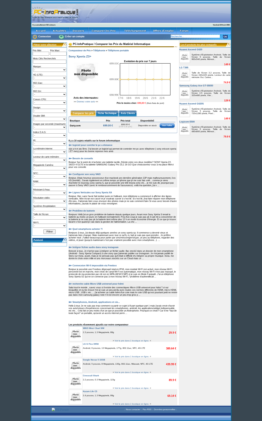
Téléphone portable (118, 50)
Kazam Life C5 (90, 391)
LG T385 (183, 67)
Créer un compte (75, 36)
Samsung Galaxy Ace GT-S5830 (196, 85)
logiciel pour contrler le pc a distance (92, 145)
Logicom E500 (187, 121)
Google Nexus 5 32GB (94, 360)
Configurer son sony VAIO (86, 174)
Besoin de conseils (82, 158)
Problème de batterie (83, 210)
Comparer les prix (83, 113)
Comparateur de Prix (80, 50)
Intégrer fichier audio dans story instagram (95, 247)
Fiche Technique (107, 113)
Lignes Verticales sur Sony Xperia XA (92, 192)
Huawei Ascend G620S (191, 103)
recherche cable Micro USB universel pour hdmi (98, 283)
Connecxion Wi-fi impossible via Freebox (94, 265)
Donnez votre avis (86, 101)
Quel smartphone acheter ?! (87, 229)
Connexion (44, 36)
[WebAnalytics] (41, 410)
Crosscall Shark (91, 375)
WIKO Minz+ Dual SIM (93, 328)
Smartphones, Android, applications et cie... (96, 302)
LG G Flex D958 (91, 344)
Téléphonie (99, 50)
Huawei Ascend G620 (190, 49)
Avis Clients (128, 113)
